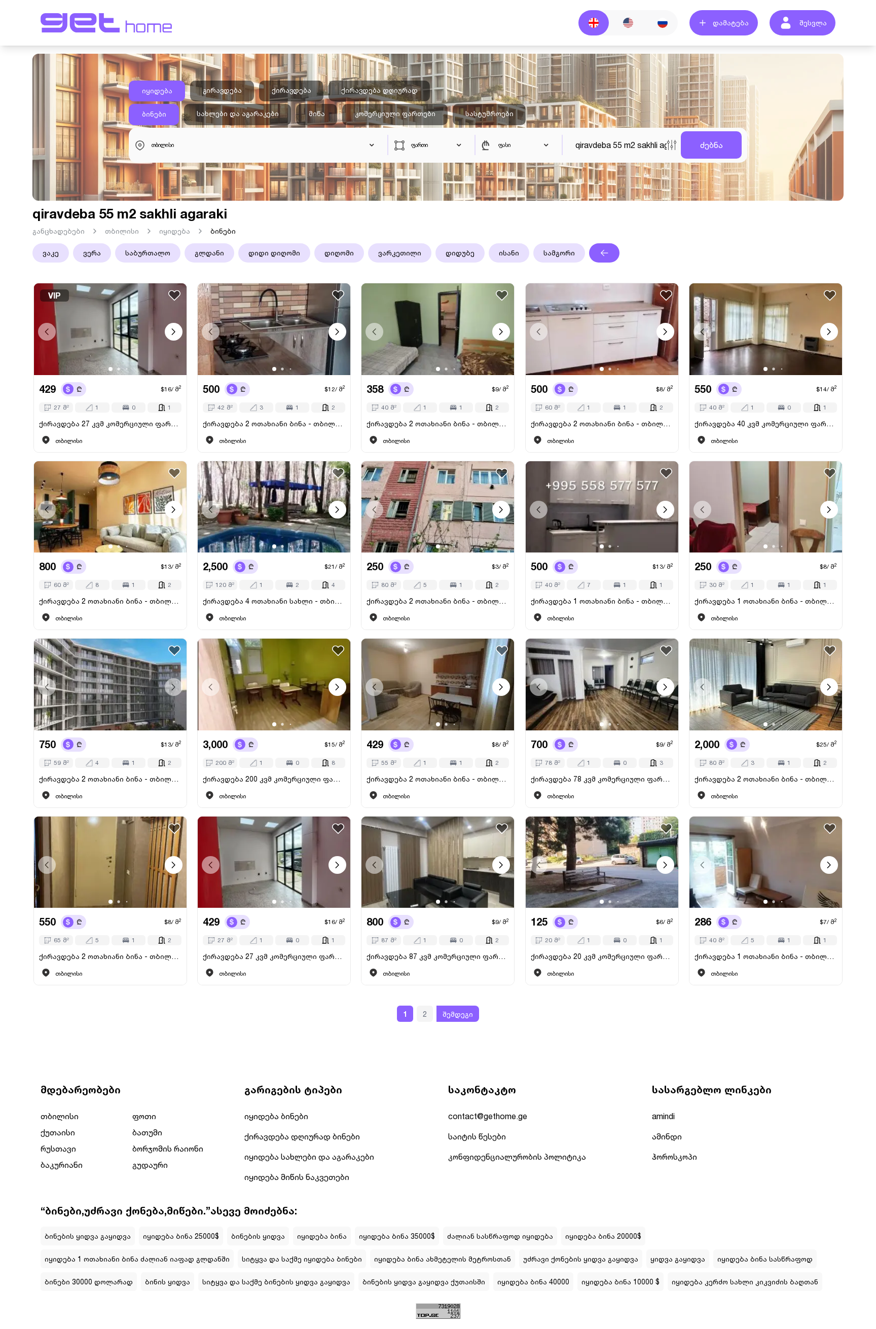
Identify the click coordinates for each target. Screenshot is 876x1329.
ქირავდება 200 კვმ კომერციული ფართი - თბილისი (274, 778)
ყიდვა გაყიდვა (677, 1258)
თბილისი (122, 231)
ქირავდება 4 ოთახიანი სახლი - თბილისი (274, 601)
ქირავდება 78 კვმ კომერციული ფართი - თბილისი (602, 778)
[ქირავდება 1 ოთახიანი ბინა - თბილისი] (602, 507)
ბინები (154, 114)
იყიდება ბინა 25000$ (181, 1236)
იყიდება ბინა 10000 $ (620, 1281)
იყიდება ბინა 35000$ (397, 1236)
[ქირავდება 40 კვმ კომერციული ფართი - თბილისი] (765, 329)
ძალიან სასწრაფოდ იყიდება (500, 1236)
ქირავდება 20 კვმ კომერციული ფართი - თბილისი (602, 956)
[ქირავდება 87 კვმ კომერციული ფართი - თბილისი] (437, 862)
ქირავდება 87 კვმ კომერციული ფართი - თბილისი (438, 956)
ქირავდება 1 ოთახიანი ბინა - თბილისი (602, 601)
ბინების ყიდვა (258, 1236)
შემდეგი (458, 1014)
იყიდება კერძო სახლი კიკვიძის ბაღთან (745, 1281)
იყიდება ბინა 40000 (533, 1281)
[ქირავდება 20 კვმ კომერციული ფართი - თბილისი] (602, 862)
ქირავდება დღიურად (379, 90)
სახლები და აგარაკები (238, 113)
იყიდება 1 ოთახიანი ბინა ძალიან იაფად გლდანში (137, 1258)
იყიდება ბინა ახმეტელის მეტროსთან (442, 1258)
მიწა (317, 113)
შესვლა (813, 22)
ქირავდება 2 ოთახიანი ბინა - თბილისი (274, 423)
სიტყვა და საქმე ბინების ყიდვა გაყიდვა (276, 1281)
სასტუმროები (489, 113)
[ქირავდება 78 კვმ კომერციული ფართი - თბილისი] (602, 684)
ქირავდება (291, 90)
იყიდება (157, 91)
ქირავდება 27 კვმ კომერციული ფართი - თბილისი (110, 423)
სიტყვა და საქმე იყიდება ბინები (302, 1258)
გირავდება (222, 90)
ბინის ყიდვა (167, 1281)
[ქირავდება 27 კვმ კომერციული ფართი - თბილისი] (274, 862)
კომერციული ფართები (395, 113)
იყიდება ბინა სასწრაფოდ (765, 1258)
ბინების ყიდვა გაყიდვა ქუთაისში (423, 1281)
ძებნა (711, 145)
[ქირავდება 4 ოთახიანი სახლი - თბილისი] (274, 507)
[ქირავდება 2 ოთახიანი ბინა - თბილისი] (274, 329)
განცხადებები (58, 231)
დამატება (731, 22)
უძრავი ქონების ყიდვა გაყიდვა (580, 1258)
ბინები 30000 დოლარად (89, 1281)
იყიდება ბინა (322, 1236)
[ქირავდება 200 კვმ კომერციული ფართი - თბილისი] (274, 684)
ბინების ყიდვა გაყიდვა (88, 1236)
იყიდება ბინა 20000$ (603, 1236)
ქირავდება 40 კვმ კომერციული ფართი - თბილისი (766, 423)
